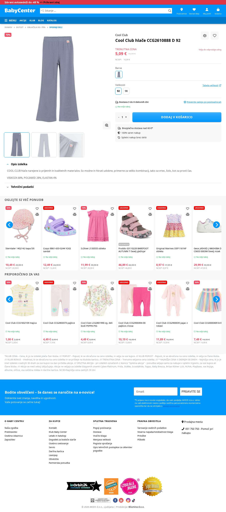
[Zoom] (107, 125)
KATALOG (52, 20)
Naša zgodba (11, 427)
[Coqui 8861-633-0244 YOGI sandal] (60, 226)
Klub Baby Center (58, 431)
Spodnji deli (55, 27)
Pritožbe (141, 435)
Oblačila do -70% (36, 27)
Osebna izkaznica (14, 435)
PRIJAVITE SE (191, 391)
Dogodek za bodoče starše (62, 439)
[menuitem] (23, 20)
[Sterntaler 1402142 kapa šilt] (23, 226)
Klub (32, 20)
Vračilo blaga (100, 435)
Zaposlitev (10, 439)
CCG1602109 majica (21, 323)
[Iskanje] (170, 11)
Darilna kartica (56, 451)
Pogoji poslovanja (102, 427)
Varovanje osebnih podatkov (152, 427)
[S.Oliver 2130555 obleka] (98, 226)
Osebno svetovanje (58, 443)
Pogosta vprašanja (102, 443)
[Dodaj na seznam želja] (215, 36)
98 (126, 91)
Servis (52, 447)
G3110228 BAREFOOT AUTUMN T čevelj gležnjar (134, 250)
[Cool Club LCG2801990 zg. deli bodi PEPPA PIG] (98, 300)
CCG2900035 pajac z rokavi (172, 324)
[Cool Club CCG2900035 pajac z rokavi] (173, 300)
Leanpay (53, 455)
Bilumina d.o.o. (136, 506)
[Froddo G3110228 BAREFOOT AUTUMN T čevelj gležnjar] (136, 226)
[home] (20, 11)
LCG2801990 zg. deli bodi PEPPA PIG (97, 324)
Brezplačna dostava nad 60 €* (137, 128)
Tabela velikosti (210, 85)
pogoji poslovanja (171, 406)
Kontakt (53, 427)
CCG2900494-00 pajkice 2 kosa (132, 324)
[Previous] (10, 79)
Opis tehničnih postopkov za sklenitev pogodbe (112, 449)
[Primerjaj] (205, 36)
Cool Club (121, 35)
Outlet (19, 27)
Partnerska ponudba (59, 462)
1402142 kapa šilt (20, 248)
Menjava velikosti (102, 439)
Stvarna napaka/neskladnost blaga (155, 431)
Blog (41, 20)
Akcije (23, 20)
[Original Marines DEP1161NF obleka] (173, 226)
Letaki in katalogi (57, 435)
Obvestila (54, 459)
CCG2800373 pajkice (59, 323)
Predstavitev (11, 431)
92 (118, 91)
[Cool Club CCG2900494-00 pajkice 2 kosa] (136, 300)
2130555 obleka (93, 248)
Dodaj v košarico (177, 117)
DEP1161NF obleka (171, 250)
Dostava (97, 431)
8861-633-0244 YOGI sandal (57, 250)
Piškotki (141, 439)
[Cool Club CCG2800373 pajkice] (60, 300)
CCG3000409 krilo (208, 323)
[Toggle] (8, 164)
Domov (8, 27)
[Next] (104, 79)
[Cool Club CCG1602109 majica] (23, 300)
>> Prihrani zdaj (50, 2)
